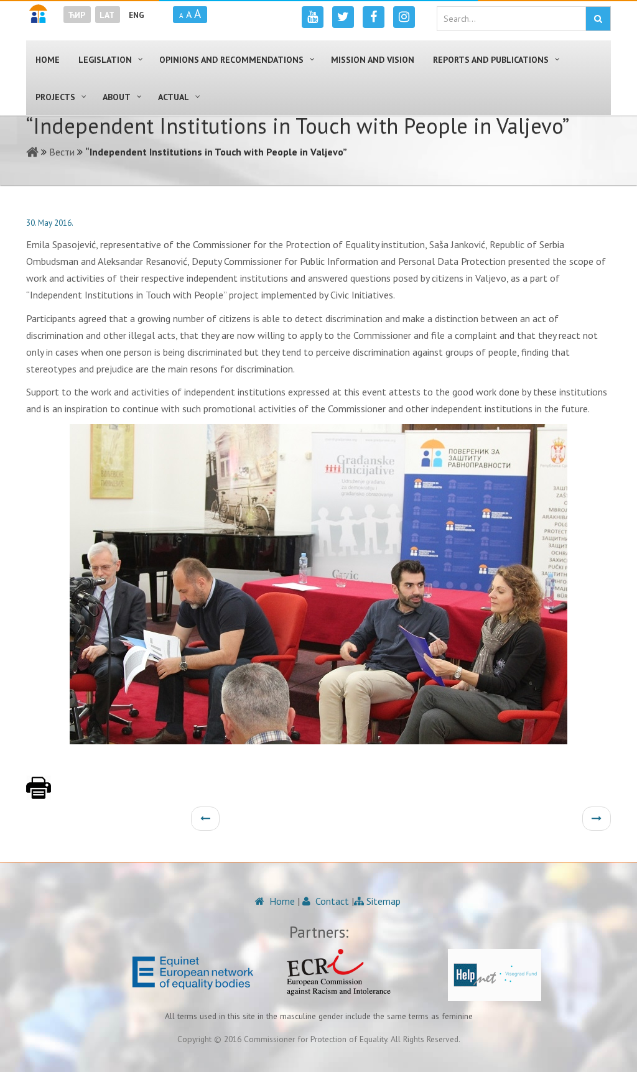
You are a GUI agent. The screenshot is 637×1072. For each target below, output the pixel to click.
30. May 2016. (49, 223)
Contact (331, 901)
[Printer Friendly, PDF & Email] (38, 794)
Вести (62, 152)
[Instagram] (404, 17)
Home (281, 901)
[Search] (598, 18)
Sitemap (382, 901)
